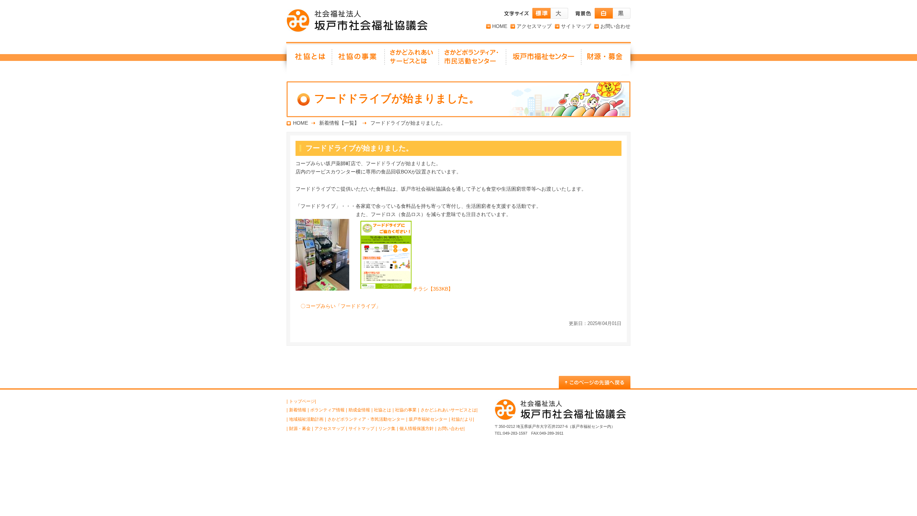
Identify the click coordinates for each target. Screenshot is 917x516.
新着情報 (297, 409)
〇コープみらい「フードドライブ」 (341, 306)
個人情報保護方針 (416, 428)
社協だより (462, 419)
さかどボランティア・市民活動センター (366, 419)
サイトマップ (576, 26)
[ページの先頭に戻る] (594, 382)
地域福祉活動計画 (306, 419)
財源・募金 (606, 59)
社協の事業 (358, 59)
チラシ (433, 289)
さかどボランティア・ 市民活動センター (472, 59)
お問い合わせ (615, 26)
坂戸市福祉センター (544, 59)
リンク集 (386, 428)
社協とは (309, 59)
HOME (499, 26)
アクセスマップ (534, 26)
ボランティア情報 (327, 409)
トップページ (302, 401)
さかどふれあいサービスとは (412, 59)
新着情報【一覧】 (339, 123)
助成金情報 (359, 409)
